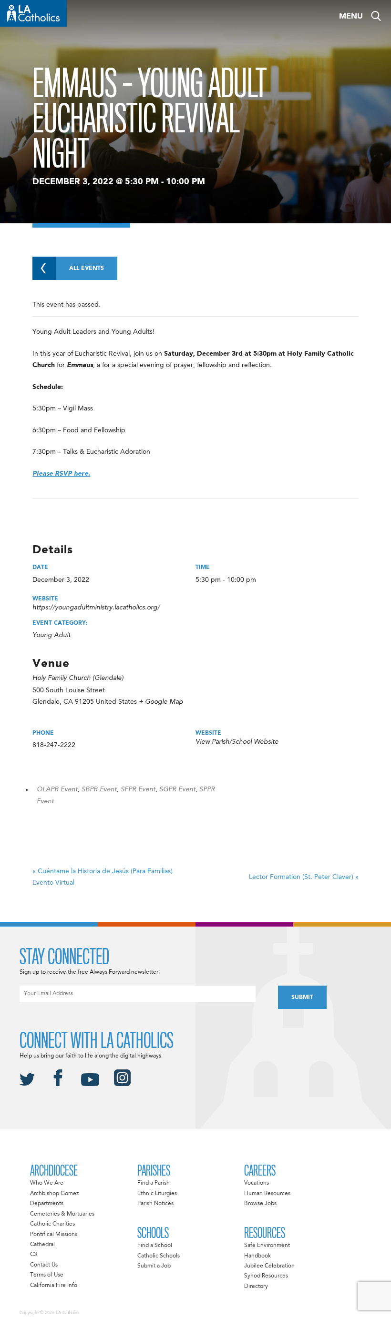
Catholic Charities (52, 1224)
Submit (302, 997)
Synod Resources (266, 1276)
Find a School (154, 1245)
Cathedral (42, 1244)
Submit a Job (154, 1266)
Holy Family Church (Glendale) (77, 678)
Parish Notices (155, 1204)
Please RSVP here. (61, 473)
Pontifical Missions (53, 1234)
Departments (46, 1204)
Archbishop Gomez (54, 1194)
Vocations (256, 1183)
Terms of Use (46, 1275)
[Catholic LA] (33, 13)
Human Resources (267, 1194)
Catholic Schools (158, 1256)
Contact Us (44, 1265)
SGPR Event (177, 789)
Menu (351, 16)
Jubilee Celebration (269, 1266)
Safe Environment (267, 1245)
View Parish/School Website (237, 741)
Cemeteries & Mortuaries (62, 1214)
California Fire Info (53, 1285)
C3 (33, 1254)
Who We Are (46, 1183)
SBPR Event (99, 789)
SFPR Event (138, 789)
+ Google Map (161, 701)
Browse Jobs (260, 1204)
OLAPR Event (57, 789)
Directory (256, 1286)
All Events (86, 268)
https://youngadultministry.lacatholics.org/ (96, 607)
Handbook (257, 1256)
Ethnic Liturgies (157, 1194)
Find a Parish (153, 1183)
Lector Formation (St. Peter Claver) (304, 877)
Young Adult (51, 635)
